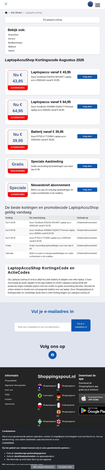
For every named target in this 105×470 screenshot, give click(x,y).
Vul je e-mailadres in (81, 325)
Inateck (11, 51)
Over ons (9, 390)
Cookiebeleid (8, 442)
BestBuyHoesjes (15, 43)
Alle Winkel (16, 13)
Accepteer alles (65, 467)
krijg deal (87, 77)
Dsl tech (11, 39)
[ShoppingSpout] (13, 4)
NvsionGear (13, 35)
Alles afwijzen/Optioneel (43, 467)
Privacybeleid (10, 380)
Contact (8, 399)
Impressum (10, 404)
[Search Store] (90, 4)
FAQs (7, 394)
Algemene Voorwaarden (15, 385)
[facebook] (52, 355)
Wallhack (12, 47)
